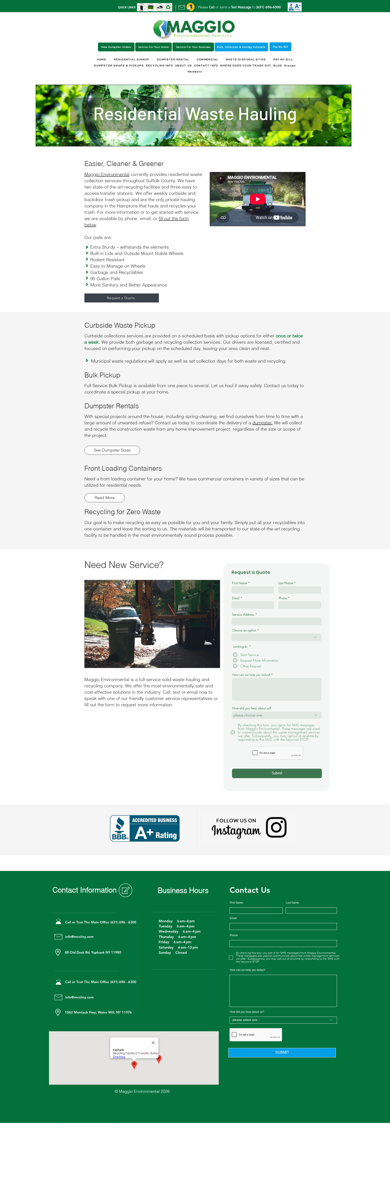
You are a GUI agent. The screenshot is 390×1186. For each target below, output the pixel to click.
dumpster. (262, 422)
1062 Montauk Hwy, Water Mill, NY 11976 (98, 1012)
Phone (283, 598)
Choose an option (244, 630)
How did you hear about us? (251, 708)
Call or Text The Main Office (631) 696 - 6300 (101, 922)
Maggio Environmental (106, 174)
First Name (239, 583)
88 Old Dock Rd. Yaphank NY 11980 (93, 952)
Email (235, 598)
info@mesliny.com (79, 936)
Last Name (286, 583)
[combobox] (276, 621)
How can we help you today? (251, 674)
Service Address (243, 614)
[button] (190, 7)
